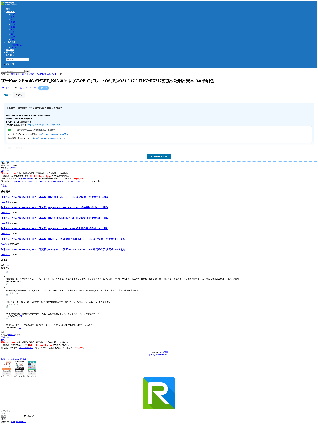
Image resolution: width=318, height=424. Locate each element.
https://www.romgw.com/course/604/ (52, 134)
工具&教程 (10, 42)
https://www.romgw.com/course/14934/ (44, 125)
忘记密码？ (21, 422)
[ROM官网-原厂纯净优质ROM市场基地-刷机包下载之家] (9, 5)
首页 (8, 9)
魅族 (13, 34)
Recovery (15, 47)
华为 (13, 19)
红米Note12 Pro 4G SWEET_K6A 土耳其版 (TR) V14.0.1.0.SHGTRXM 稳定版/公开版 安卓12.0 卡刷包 (54, 207)
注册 (13, 422)
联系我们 (10, 55)
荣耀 (13, 22)
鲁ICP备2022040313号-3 (159, 355)
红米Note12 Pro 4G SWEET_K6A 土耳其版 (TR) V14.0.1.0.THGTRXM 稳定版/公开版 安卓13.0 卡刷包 (54, 218)
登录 (7, 265)
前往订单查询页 (26, 178)
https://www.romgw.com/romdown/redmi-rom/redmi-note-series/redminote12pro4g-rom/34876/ (48, 181)
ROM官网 (5, 88)
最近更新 (10, 50)
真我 (13, 27)
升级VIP (12, 168)
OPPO (13, 24)
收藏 (3, 340)
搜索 (27, 71)
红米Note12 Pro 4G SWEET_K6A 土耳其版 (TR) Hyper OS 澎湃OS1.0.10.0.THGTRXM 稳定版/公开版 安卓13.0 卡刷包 (63, 239)
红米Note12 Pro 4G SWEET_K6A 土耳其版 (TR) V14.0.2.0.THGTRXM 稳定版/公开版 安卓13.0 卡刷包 (54, 228)
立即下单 (5, 171)
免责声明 (19, 95)
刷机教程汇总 (17, 45)
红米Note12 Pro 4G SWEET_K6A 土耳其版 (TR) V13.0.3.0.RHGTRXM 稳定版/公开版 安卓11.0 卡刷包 (54, 197)
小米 (13, 14)
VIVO (13, 29)
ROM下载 (10, 12)
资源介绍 (7, 95)
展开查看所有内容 (159, 157)
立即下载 (44, 88)
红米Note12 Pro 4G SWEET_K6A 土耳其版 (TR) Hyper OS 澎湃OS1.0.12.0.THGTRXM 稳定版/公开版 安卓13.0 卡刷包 (63, 249)
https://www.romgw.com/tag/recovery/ (49, 138)
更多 (13, 39)
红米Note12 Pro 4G (28, 88)
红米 (13, 17)
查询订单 (10, 52)
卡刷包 (4, 186)
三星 (13, 37)
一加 (13, 32)
